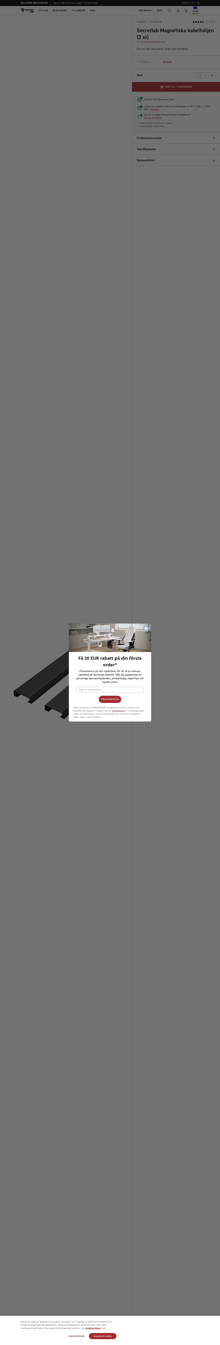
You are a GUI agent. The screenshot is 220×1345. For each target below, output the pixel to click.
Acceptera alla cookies (103, 1336)
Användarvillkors (93, 1328)
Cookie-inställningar (76, 1336)
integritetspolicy (119, 710)
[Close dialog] (146, 628)
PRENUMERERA (110, 699)
